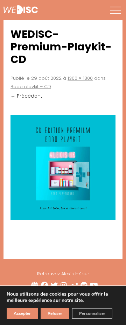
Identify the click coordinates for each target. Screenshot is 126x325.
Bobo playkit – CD (30, 86)
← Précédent (26, 95)
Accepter (22, 313)
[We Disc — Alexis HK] (21, 10)
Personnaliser (92, 313)
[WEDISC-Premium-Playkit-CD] (62, 167)
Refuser (55, 313)
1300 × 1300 (80, 78)
